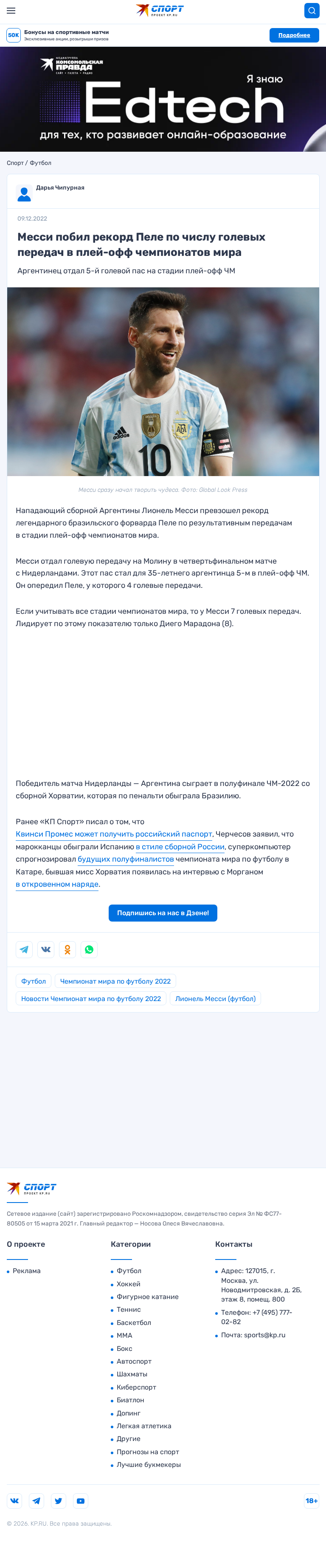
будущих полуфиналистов (126, 859)
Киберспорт (136, 1387)
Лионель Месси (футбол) (215, 999)
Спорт (15, 163)
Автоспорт (134, 1361)
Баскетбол (134, 1323)
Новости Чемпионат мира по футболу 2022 (91, 999)
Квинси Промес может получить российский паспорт (114, 834)
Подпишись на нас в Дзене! (163, 913)
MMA (124, 1335)
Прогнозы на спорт (148, 1452)
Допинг (129, 1413)
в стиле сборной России (180, 846)
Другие (129, 1439)
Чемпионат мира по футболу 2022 (115, 981)
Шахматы (132, 1374)
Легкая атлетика (144, 1426)
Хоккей (129, 1284)
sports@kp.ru (265, 1335)
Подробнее (294, 35)
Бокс (124, 1349)
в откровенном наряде (57, 884)
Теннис (129, 1309)
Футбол (40, 163)
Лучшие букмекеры (149, 1465)
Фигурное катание (148, 1297)
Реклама (27, 1271)
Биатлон (130, 1400)
